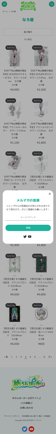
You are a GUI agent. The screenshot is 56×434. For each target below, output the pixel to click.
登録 (28, 227)
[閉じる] (50, 194)
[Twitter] (25, 236)
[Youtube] (29, 236)
